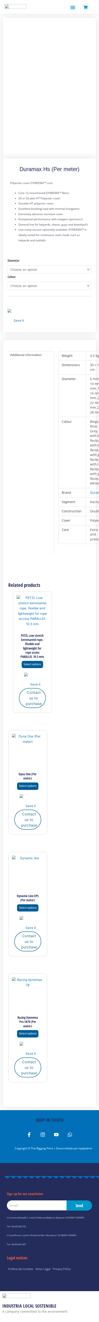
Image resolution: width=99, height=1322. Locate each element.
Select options (32, 664)
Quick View (32, 627)
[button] (72, 7)
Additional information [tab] (26, 355)
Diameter (13, 260)
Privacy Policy (62, 1269)
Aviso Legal (42, 1269)
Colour (12, 277)
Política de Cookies (20, 1269)
